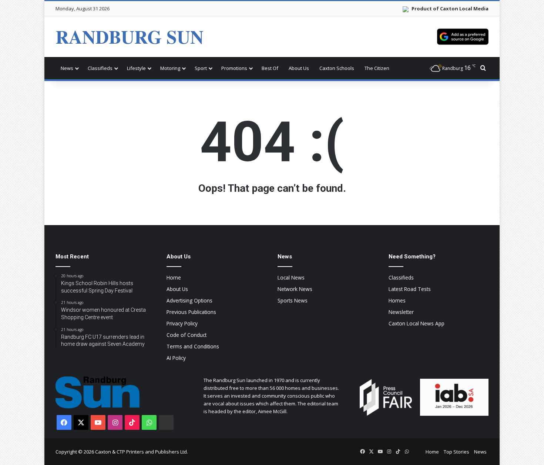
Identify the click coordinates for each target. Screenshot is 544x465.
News (67, 68)
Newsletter (401, 311)
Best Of (270, 68)
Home (174, 277)
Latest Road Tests (410, 288)
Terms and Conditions (193, 346)
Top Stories (456, 451)
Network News (295, 288)
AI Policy (176, 357)
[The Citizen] (166, 422)
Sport (201, 68)
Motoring (170, 68)
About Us (299, 68)
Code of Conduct (186, 334)
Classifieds (100, 68)
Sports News (293, 300)
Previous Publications (191, 311)
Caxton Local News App (416, 323)
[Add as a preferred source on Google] (462, 37)
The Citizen (377, 68)
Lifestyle (136, 68)
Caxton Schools (336, 68)
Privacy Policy (182, 323)
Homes (397, 300)
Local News (291, 277)
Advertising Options (189, 300)
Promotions (234, 68)
